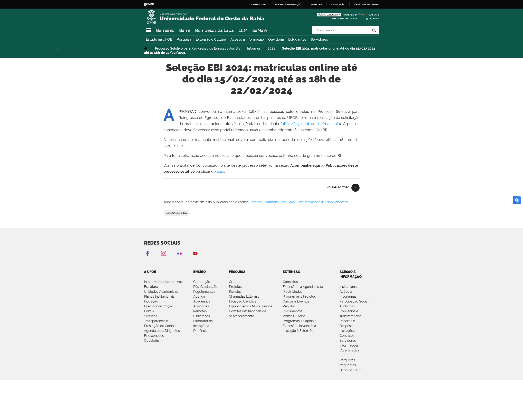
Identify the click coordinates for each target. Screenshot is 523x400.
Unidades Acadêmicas (161, 292)
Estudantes (297, 39)
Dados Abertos (351, 370)
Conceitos (290, 282)
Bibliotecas (201, 316)
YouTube (195, 253)
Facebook (147, 253)
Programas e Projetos (299, 296)
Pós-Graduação (205, 287)
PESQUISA (237, 272)
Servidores (319, 39)
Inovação (151, 301)
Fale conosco (154, 336)
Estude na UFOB (159, 39)
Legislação (338, 4)
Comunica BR (258, 4)
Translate (372, 14)
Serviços (150, 316)
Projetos (235, 287)
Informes (254, 48)
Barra (184, 30)
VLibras (374, 18)
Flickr (179, 253)
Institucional (349, 287)
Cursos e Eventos (296, 301)
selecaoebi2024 (177, 213)
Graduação (201, 282)
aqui (220, 171)
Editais (149, 311)
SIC (342, 355)
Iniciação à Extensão (298, 331)
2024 (271, 48)
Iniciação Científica (243, 301)
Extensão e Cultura (211, 39)
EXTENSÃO (291, 272)
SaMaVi (259, 30)
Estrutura (151, 287)
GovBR (149, 4)
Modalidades (292, 292)
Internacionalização (158, 306)
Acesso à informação (288, 4)
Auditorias (347, 306)
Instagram (163, 253)
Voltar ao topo (338, 187)
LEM (243, 30)
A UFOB (150, 272)
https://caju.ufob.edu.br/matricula (311, 124)
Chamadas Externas (244, 296)
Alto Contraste (347, 18)
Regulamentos (204, 292)
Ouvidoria (276, 39)
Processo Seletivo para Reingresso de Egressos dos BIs (197, 48)
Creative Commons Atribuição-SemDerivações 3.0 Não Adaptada (299, 202)
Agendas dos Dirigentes (162, 331)
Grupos (234, 282)
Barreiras (165, 30)
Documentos (292, 311)
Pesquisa (184, 39)
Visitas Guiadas (294, 316)
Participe (316, 4)
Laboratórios (203, 321)
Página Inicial (146, 48)
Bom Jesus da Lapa (214, 30)
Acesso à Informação (247, 39)
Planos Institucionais (159, 296)
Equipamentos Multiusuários (250, 306)
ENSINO (199, 272)
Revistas (235, 292)
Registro (289, 306)
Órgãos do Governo (366, 4)
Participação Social (354, 301)
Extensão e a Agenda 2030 (303, 287)
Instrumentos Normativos (163, 282)
